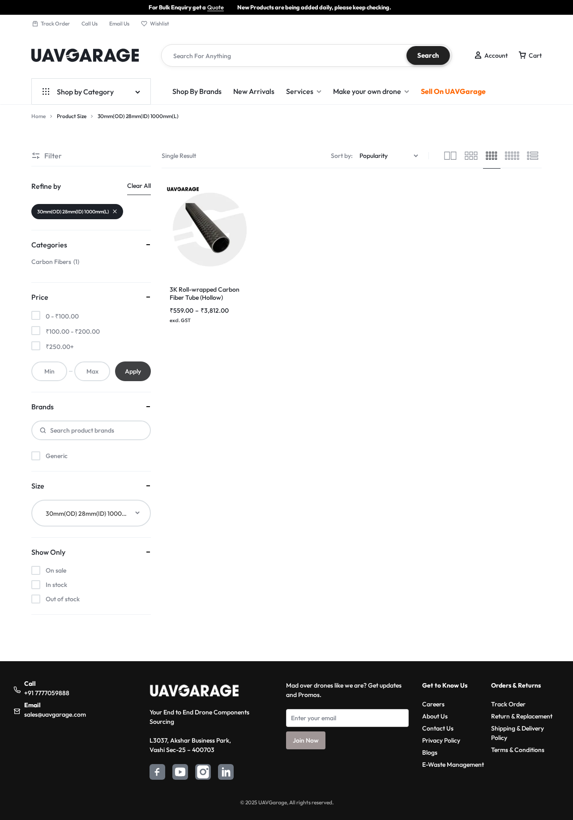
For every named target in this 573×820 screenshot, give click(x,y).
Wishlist (159, 23)
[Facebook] (157, 773)
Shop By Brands (197, 91)
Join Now (306, 740)
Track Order (55, 23)
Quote (193, 7)
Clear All (139, 186)
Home (38, 116)
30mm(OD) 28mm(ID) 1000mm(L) (73, 211)
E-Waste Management (453, 765)
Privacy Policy (441, 740)
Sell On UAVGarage (453, 91)
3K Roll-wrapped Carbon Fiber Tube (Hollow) (204, 293)
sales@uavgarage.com (55, 714)
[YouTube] (180, 773)
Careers (433, 704)
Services (299, 91)
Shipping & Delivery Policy (517, 733)
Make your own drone (367, 91)
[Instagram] (203, 773)
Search (428, 55)
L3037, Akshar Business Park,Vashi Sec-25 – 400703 (190, 745)
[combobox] (91, 513)
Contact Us (437, 728)
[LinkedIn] (226, 773)
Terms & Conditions (517, 750)
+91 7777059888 (46, 693)
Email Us (119, 23)
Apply (133, 371)
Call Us (89, 23)
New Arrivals (253, 91)
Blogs (429, 752)
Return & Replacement (521, 716)
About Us (435, 716)
